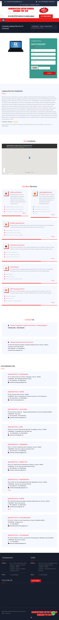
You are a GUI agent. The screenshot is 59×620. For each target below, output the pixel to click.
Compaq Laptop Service (37, 27)
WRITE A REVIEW (35, 580)
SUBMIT (49, 73)
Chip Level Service (16, 192)
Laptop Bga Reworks (45, 192)
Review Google (9, 119)
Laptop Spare (14, 267)
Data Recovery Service (17, 245)
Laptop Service (48, 26)
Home (41, 26)
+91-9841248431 (46, 16)
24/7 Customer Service (17, 289)
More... (24, 213)
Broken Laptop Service (17, 223)
